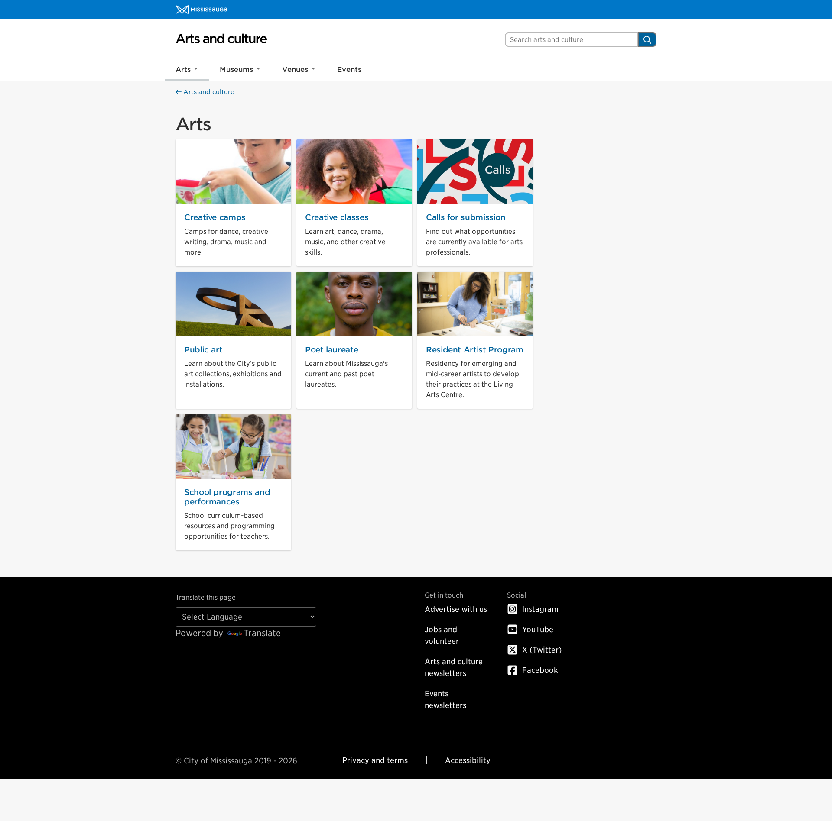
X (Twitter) (542, 649)
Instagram (540, 609)
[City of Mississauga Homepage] (201, 9)
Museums (236, 69)
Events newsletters (445, 699)
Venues (295, 69)
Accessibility (468, 760)
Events (349, 69)
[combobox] (571, 39)
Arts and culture (208, 91)
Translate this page (206, 597)
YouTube (537, 629)
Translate (262, 633)
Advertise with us (456, 609)
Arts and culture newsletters (454, 667)
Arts (183, 69)
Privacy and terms (375, 760)
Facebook (540, 670)
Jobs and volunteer (442, 635)
